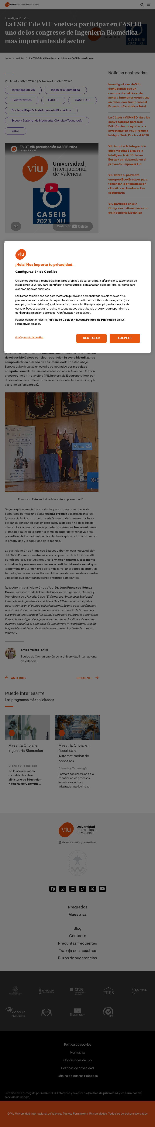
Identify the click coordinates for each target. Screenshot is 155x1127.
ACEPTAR (125, 338)
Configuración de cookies (29, 338)
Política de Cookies (61, 320)
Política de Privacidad (101, 320)
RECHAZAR (91, 338)
